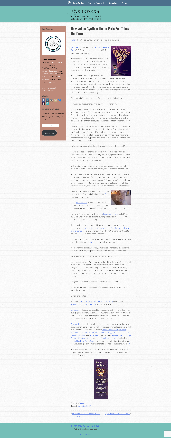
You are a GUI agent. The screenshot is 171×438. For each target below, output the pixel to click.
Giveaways (75, 310)
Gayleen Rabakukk (49, 71)
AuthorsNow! (81, 202)
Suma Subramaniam (49, 74)
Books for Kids (78, 3)
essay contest (93, 242)
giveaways (75, 304)
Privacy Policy (85, 434)
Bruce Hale (93, 335)
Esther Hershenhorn (110, 330)
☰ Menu (125, 3)
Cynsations (113, 3)
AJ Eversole (46, 76)
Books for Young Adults (96, 3)
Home (73, 40)
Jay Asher (81, 335)
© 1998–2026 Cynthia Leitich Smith (85, 426)
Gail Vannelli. (54, 82)
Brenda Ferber (101, 332)
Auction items (76, 324)
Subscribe (49, 133)
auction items (91, 304)
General (82, 403)
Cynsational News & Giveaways (117, 413)
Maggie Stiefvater (114, 332)
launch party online (111, 214)
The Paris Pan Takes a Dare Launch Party (97, 301)
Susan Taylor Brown (86, 332)
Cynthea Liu (76, 47)
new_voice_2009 (84, 406)
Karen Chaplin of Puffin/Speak (83, 341)
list (129, 344)
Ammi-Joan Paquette (109, 338)
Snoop (107, 194)
